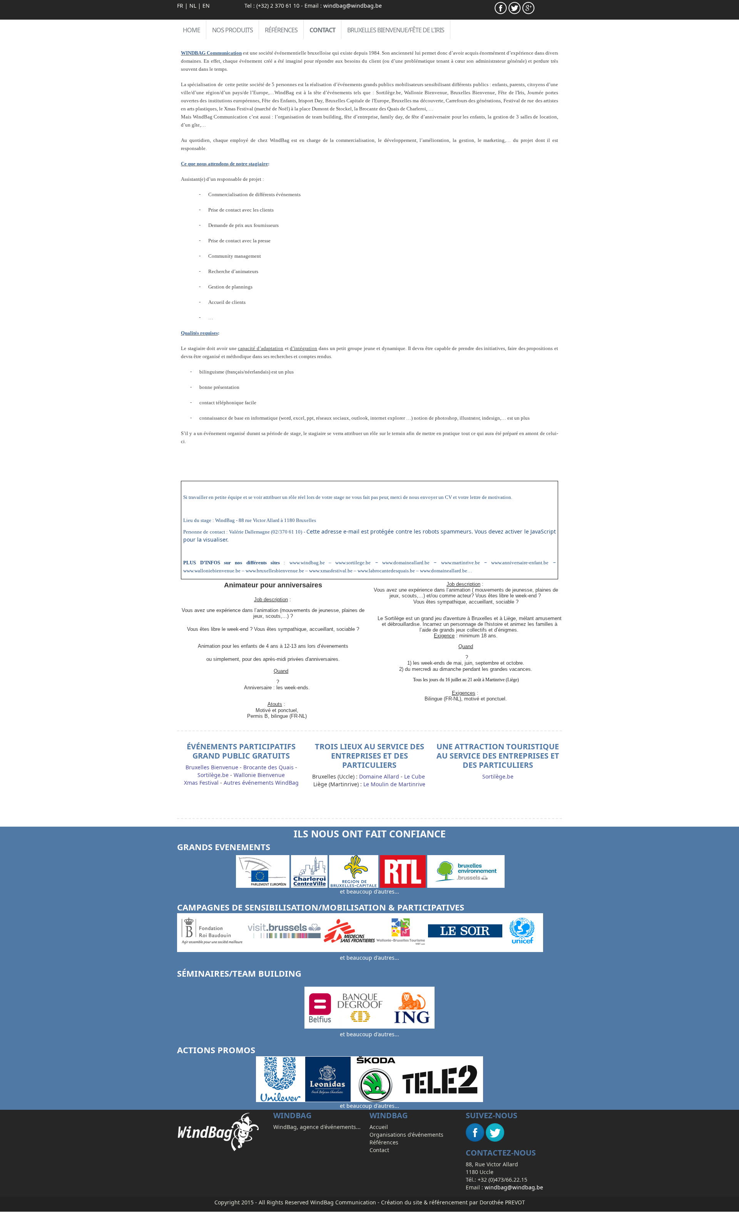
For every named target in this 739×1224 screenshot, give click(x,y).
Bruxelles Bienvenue (212, 767)
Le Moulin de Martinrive (394, 784)
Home (191, 30)
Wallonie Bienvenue (259, 775)
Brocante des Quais (268, 767)
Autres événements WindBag (261, 782)
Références (281, 30)
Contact (322, 30)
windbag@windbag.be (352, 5)
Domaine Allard (379, 776)
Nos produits (232, 30)
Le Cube (414, 776)
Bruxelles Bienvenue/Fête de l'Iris (395, 30)
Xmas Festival (201, 782)
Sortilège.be (213, 775)
